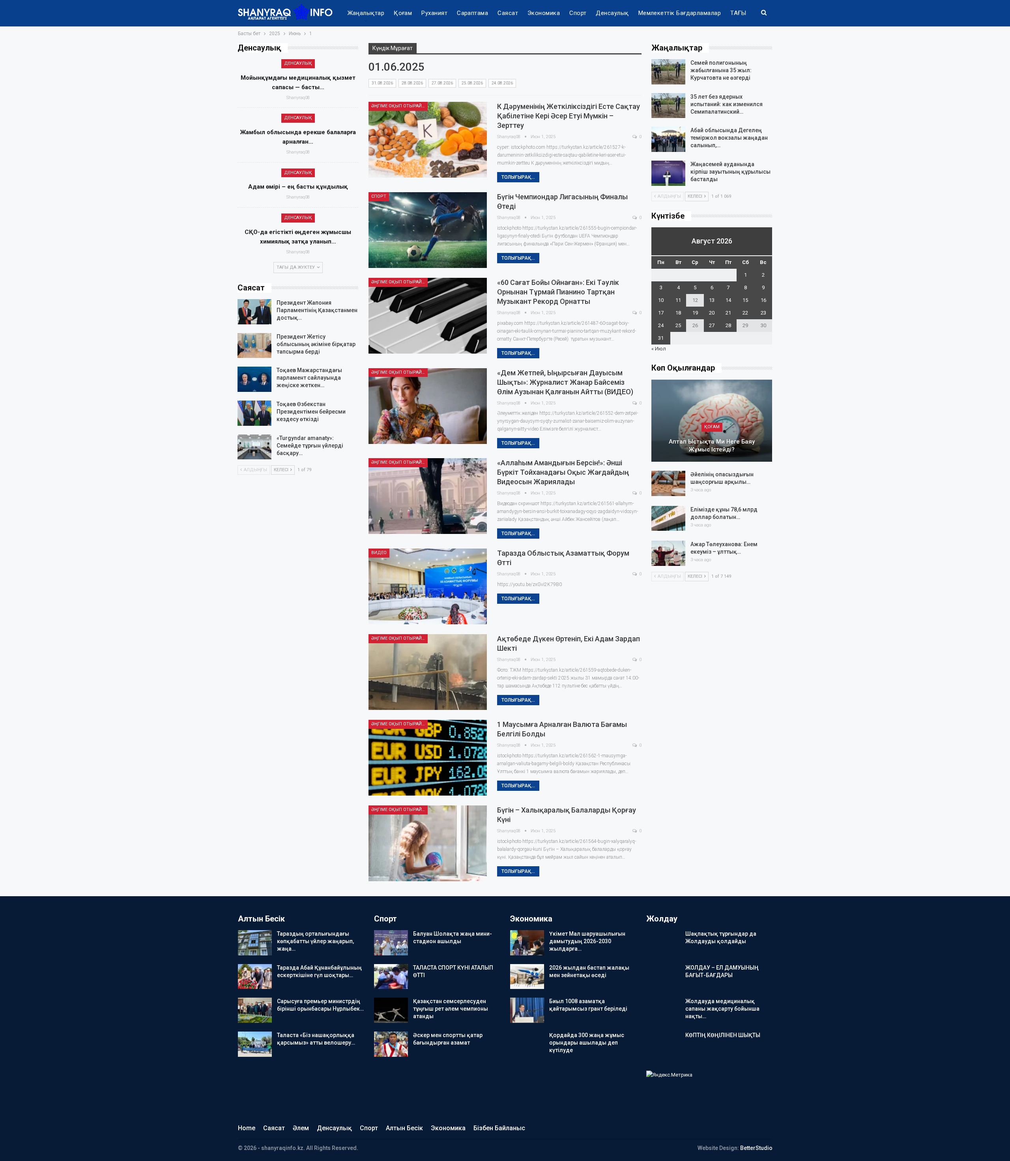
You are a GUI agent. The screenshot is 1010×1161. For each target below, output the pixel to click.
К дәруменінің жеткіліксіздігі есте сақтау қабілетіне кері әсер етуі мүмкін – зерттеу (568, 115)
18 (678, 313)
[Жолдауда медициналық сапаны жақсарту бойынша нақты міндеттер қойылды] (663, 1010)
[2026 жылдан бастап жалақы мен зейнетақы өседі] (527, 976)
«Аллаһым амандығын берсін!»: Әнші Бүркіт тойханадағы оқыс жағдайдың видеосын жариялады (563, 472)
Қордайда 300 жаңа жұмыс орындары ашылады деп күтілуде (586, 1042)
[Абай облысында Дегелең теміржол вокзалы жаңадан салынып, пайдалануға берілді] (668, 139)
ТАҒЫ (738, 13)
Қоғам (403, 13)
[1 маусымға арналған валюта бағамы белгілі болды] (427, 758)
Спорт (577, 13)
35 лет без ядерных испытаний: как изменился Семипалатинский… (726, 104)
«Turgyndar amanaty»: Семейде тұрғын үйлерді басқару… (310, 445)
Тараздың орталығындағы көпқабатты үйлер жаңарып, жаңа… (315, 941)
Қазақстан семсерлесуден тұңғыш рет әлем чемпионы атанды (450, 1008)
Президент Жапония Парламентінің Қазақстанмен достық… (317, 310)
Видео (379, 552)
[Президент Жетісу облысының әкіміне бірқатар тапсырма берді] (254, 345)
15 (745, 300)
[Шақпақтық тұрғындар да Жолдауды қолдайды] (663, 942)
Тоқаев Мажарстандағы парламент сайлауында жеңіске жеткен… (309, 377)
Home (246, 1128)
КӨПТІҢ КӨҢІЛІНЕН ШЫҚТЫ (722, 1035)
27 (711, 325)
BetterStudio (756, 1148)
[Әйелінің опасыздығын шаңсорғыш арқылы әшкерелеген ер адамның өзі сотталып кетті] (668, 483)
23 (763, 313)
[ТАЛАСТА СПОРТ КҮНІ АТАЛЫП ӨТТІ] (391, 976)
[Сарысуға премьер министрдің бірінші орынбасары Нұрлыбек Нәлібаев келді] (255, 1010)
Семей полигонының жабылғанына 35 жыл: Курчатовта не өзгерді (721, 70)
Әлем (301, 1128)
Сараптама (472, 13)
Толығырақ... (518, 177)
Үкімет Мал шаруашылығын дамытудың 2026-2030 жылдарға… (587, 941)
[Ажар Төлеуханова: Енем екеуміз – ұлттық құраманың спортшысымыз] (668, 553)
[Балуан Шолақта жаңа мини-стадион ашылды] (391, 942)
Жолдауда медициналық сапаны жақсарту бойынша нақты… (722, 1008)
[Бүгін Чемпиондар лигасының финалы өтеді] (427, 230)
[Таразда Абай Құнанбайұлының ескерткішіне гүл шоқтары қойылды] (255, 976)
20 (711, 313)
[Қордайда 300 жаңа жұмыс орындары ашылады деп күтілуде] (527, 1044)
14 (728, 300)
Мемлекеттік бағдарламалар (679, 13)
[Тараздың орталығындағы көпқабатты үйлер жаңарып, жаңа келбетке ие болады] (255, 942)
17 (661, 313)
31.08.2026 (382, 83)
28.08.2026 (412, 83)
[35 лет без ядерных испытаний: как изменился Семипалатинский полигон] (668, 105)
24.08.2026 (502, 83)
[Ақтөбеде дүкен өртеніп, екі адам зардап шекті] (427, 672)
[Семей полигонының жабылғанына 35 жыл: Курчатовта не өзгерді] (668, 71)
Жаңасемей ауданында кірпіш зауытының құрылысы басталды (730, 171)
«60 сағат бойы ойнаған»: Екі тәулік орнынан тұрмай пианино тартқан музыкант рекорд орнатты (558, 291)
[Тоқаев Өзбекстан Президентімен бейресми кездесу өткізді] (254, 413)
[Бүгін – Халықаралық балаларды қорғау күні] (427, 843)
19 (695, 313)
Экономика (543, 13)
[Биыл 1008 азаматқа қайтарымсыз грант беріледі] (527, 1010)
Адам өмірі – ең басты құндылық (298, 186)
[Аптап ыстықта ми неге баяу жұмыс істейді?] (712, 420)
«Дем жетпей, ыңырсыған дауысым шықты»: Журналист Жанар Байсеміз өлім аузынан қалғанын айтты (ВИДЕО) (565, 382)
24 (661, 325)
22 (745, 313)
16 (763, 300)
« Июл (658, 349)
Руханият (434, 13)
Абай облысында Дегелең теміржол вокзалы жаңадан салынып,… (729, 137)
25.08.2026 (472, 83)
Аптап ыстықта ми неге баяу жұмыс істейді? (712, 445)
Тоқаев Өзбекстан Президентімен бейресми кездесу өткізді (311, 411)
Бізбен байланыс (499, 1128)
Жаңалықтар (366, 13)
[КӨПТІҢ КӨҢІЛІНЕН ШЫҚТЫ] (663, 1044)
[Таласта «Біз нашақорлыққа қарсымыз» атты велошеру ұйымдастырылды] (255, 1044)
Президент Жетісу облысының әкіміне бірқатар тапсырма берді (316, 344)
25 (678, 325)
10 (661, 300)
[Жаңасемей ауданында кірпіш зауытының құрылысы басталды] (668, 173)
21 (728, 313)
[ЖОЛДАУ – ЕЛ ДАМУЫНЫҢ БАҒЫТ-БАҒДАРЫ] (663, 976)
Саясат (508, 13)
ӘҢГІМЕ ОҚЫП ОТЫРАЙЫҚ (399, 106)
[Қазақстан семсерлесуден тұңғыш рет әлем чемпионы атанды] (391, 1010)
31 (661, 338)
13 (711, 300)
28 (728, 325)
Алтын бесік (404, 1128)
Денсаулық (612, 13)
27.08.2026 (442, 83)
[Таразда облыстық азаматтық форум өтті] (427, 586)
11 (678, 300)
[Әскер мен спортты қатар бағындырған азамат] (391, 1044)
